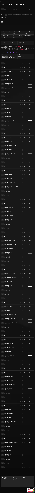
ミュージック (5, 477)
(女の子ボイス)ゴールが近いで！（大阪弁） (10, 145)
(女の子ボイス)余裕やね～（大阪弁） (10, 454)
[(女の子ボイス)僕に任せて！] (2, 438)
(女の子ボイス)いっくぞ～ (8, 79)
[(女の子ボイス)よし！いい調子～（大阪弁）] (2, 373)
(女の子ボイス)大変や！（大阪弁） (9, 207)
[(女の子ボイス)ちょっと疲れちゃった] (2, 220)
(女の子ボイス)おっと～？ (8, 112)
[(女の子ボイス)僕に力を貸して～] (2, 447)
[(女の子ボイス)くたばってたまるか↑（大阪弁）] (2, 138)
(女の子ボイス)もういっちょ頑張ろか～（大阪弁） (11, 322)
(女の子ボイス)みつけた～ (8, 310)
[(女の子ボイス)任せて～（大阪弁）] (2, 294)
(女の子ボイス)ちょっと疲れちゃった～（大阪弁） (11, 223)
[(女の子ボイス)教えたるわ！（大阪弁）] (2, 385)
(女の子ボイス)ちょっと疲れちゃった (10, 219)
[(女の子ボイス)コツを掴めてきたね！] (2, 171)
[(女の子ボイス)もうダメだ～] (2, 331)
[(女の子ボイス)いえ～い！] (2, 76)
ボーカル (5, 479)
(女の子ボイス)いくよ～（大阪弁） (9, 83)
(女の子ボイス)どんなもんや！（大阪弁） (10, 240)
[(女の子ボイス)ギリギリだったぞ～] (2, 125)
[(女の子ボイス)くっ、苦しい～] (2, 142)
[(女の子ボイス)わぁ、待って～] (2, 381)
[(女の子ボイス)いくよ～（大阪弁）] (2, 84)
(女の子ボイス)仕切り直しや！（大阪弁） (10, 405)
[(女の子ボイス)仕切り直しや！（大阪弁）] (2, 406)
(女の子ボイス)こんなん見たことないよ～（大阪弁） (11, 186)
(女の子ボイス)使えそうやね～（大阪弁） (10, 413)
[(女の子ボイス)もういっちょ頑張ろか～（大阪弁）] (2, 323)
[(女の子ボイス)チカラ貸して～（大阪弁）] (2, 459)
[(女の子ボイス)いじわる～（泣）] (2, 88)
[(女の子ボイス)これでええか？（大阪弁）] (2, 179)
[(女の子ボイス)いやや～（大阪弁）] (2, 100)
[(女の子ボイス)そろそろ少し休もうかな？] (2, 430)
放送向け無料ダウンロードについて (17, 479)
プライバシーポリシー (15, 480)
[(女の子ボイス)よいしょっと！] (2, 364)
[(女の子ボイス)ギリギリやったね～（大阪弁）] (2, 129)
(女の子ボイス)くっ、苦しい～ (9, 141)
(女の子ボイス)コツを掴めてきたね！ (10, 170)
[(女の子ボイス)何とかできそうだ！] (2, 249)
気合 (25, 14)
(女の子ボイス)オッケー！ (8, 108)
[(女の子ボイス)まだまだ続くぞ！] (2, 298)
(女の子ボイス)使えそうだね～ (9, 409)
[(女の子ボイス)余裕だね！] (2, 451)
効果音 (5, 478)
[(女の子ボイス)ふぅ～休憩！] (2, 282)
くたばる (31, 14)
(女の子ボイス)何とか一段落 (8, 252)
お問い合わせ (19, 46)
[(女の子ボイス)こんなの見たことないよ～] (2, 183)
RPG (16, 14)
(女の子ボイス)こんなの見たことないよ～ (10, 182)
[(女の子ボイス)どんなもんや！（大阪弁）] (2, 241)
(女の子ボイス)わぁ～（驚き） (9, 376)
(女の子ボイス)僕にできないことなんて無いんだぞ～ (11, 442)
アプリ (13, 14)
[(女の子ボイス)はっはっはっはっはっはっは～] (2, 278)
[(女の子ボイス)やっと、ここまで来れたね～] (2, 348)
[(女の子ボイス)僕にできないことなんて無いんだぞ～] (2, 443)
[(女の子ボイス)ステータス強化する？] (2, 195)
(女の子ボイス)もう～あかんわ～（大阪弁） (10, 314)
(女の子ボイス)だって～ (8, 211)
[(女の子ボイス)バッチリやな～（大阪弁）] (2, 274)
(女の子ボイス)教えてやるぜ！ (9, 388)
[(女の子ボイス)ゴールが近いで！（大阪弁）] (2, 146)
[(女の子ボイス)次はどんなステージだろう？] (2, 422)
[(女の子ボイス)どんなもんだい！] (2, 236)
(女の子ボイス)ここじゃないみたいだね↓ (10, 153)
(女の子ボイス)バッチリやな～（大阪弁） (10, 273)
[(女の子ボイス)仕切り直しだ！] (2, 401)
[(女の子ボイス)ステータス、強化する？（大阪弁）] (2, 199)
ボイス (22, 14)
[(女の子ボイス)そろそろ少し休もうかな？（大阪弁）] (2, 203)
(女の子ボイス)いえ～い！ (8, 75)
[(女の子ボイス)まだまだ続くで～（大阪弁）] (2, 302)
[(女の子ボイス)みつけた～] (2, 311)
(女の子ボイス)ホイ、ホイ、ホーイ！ (10, 289)
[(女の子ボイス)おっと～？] (2, 113)
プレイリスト (5, 480)
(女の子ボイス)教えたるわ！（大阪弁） (10, 384)
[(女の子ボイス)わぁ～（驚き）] (2, 377)
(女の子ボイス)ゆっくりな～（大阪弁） (10, 355)
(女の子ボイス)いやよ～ (8, 104)
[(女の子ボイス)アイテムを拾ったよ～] (2, 67)
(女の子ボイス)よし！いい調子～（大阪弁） (10, 372)
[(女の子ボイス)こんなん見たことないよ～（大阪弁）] (2, 187)
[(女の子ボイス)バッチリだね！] (2, 269)
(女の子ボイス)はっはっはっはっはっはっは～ (11, 277)
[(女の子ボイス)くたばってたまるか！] (2, 133)
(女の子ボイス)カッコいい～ (8, 116)
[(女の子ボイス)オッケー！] (2, 109)
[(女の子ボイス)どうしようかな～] (2, 228)
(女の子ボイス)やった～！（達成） (9, 343)
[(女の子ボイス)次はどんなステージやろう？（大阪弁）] (2, 426)
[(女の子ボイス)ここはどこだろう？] (2, 162)
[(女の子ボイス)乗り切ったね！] (2, 257)
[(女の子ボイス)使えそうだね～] (2, 410)
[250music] (0, 0)
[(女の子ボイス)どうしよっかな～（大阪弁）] (2, 232)
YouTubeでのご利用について (21, 49)
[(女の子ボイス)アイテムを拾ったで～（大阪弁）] (2, 63)
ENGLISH (24, 477)
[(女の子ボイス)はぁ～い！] (2, 265)
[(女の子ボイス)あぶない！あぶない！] (2, 72)
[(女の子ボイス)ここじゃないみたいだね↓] (2, 154)
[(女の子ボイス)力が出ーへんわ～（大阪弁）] (2, 463)
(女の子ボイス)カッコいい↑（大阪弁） (10, 120)
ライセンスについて (15, 477)
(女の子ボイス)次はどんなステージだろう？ (10, 421)
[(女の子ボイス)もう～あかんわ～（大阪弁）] (2, 315)
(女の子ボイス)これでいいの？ (9, 174)
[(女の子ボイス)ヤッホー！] (2, 352)
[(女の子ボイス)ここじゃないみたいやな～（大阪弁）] (2, 158)
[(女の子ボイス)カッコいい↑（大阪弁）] (2, 121)
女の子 (6, 14)
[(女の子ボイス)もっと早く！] (2, 335)
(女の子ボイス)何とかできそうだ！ (9, 248)
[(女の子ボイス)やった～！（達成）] (2, 344)
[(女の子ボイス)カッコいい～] (2, 117)
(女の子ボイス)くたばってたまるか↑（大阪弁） (11, 137)
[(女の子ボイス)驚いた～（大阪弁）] (2, 393)
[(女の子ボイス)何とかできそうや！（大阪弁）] (2, 245)
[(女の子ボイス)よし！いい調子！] (2, 368)
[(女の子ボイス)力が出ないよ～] (2, 467)
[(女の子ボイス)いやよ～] (2, 105)
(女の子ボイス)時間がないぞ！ (9, 417)
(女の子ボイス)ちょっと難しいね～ (9, 215)
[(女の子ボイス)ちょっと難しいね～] (2, 216)
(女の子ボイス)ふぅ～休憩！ (8, 281)
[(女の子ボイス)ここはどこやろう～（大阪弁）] (2, 166)
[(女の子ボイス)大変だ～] (2, 434)
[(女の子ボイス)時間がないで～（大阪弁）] (2, 191)
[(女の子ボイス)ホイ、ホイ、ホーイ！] (2, 290)
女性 (8, 14)
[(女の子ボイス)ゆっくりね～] (2, 360)
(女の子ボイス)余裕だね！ (8, 450)
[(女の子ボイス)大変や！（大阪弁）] (2, 208)
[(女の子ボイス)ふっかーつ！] (2, 286)
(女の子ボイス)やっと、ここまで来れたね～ (10, 347)
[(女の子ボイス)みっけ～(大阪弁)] (2, 307)
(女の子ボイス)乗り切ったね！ (9, 256)
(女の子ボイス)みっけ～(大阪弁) (9, 306)
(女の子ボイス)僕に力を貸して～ (9, 446)
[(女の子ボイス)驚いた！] (2, 397)
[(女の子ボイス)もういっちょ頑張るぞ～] (2, 319)
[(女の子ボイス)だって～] (2, 212)
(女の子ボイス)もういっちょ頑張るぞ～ (10, 318)
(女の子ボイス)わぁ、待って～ (9, 380)
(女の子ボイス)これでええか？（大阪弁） (10, 178)
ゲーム (11, 14)
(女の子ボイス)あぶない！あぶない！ (10, 71)
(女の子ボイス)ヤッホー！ (8, 351)
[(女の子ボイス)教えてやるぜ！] (2, 389)
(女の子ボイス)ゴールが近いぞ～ (9, 149)
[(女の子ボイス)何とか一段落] (2, 253)
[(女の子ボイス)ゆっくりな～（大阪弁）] (2, 356)
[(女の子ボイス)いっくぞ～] (2, 80)
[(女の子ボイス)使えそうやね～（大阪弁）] (2, 414)
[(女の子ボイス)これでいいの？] (2, 175)
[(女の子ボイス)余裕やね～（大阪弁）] (2, 455)
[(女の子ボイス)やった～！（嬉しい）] (2, 340)
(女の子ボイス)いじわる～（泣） (9, 87)
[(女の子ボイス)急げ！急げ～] (2, 96)
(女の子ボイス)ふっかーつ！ (8, 285)
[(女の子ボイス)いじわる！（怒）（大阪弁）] (2, 92)
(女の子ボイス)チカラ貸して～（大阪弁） (10, 458)
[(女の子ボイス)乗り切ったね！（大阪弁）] (2, 261)
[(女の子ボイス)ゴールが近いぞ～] (2, 150)
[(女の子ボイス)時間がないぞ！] (2, 418)
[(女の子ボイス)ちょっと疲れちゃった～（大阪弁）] (2, 224)
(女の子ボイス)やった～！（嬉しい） (10, 339)
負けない (28, 14)
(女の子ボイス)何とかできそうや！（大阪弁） (11, 244)
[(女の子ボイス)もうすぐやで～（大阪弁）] (2, 327)
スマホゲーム (19, 14)
